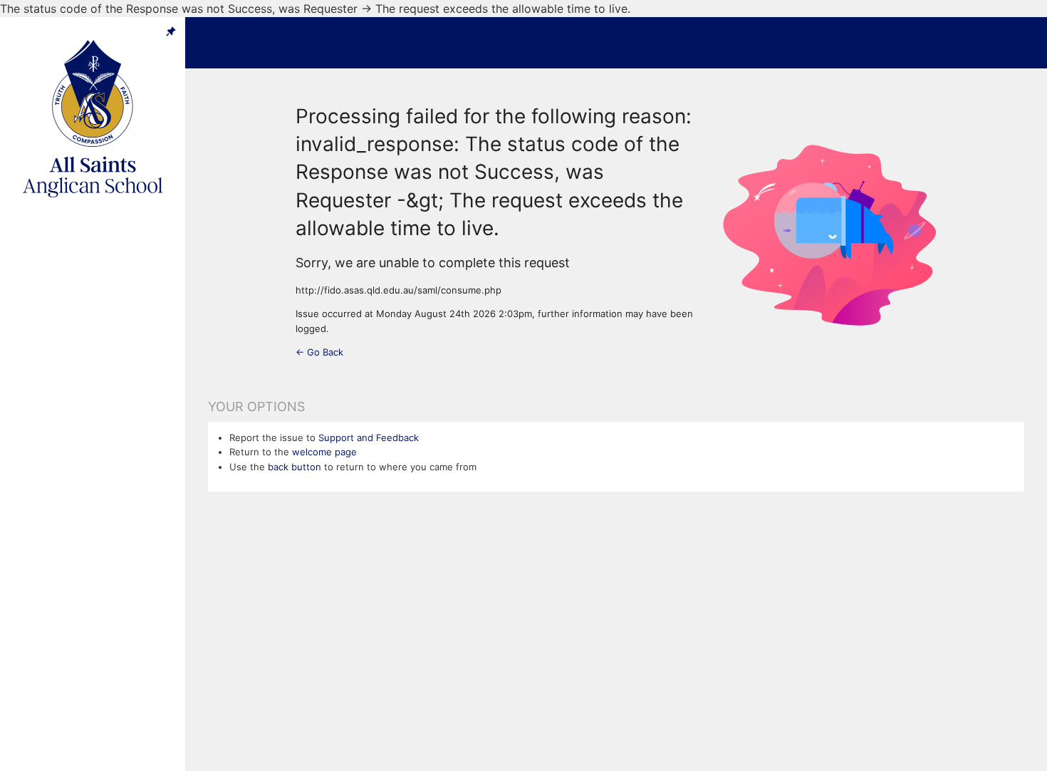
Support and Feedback (368, 437)
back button (294, 466)
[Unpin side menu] (171, 31)
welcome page (324, 451)
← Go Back (319, 352)
